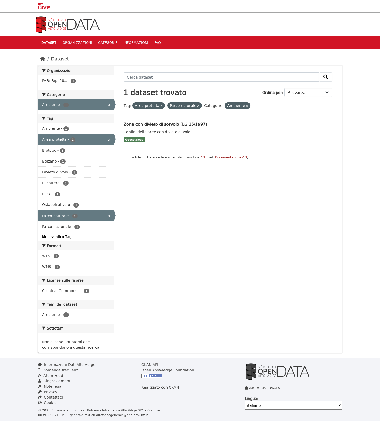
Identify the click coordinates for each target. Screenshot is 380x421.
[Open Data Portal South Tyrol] (67, 24)
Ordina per (272, 92)
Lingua (251, 398)
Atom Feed (52, 375)
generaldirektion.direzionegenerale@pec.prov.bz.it (109, 414)
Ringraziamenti (56, 381)
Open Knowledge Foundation (167, 370)
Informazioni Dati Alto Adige (69, 364)
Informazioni (136, 42)
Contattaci (53, 397)
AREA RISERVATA (264, 388)
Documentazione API (231, 157)
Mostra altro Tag (57, 236)
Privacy (50, 391)
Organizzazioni (77, 42)
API (202, 157)
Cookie (50, 402)
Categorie (107, 42)
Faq (157, 42)
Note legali (53, 386)
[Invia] (325, 77)
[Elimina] (161, 106)
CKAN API (149, 364)
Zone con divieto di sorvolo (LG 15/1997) (165, 124)
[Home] (42, 58)
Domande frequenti (60, 370)
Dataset (48, 42)
